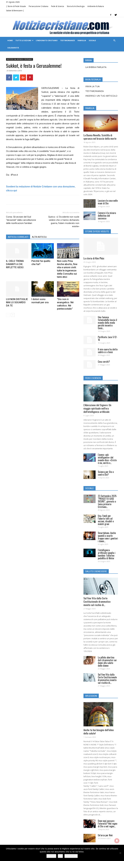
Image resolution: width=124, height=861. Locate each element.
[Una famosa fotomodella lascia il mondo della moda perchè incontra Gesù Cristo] (89, 320)
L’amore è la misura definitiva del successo (107, 215)
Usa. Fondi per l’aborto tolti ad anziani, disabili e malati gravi (106, 520)
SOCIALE (92, 40)
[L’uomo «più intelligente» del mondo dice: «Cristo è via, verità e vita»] (89, 457)
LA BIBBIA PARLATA (95, 67)
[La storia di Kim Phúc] (100, 246)
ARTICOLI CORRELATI (18, 237)
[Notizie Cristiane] (62, 27)
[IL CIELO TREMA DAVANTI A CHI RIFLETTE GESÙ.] (17, 250)
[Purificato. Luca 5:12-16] (89, 340)
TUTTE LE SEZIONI (23, 40)
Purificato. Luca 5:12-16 (107, 338)
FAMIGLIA (82, 40)
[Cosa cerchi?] (89, 364)
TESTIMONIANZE (67, 40)
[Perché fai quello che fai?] (42, 250)
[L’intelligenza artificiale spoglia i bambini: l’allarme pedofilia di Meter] (89, 553)
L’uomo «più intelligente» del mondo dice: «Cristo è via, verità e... (107, 459)
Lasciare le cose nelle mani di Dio (108, 202)
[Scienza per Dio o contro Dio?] (89, 474)
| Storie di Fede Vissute (16, 6)
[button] (114, 40)
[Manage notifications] (116, 840)
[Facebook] (110, 15)
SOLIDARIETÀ (13, 48)
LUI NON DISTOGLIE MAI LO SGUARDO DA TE (17, 302)
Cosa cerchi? (104, 361)
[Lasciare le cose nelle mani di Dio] (89, 203)
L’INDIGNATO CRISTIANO (46, 40)
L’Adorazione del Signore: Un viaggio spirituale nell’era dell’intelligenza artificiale (97, 408)
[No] (120, 852)
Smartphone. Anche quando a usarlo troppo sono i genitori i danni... (108, 537)
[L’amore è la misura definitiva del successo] (89, 215)
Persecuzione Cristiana (38, 6)
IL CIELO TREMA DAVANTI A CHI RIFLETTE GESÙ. (15, 264)
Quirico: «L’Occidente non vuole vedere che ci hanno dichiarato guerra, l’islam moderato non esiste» (63, 221)
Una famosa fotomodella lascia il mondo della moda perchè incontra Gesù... (107, 322)
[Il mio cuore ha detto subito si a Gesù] (89, 352)
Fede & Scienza (57, 6)
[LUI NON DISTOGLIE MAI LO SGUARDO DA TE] (17, 289)
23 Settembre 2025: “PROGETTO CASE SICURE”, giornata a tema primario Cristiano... (107, 501)
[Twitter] (115, 15)
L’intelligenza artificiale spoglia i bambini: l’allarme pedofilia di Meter (106, 554)
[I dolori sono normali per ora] (42, 289)
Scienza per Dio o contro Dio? (106, 473)
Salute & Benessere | (15, 10)
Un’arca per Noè (105, 835)
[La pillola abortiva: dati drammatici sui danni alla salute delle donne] (89, 660)
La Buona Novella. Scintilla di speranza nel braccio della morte (99, 136)
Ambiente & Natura (95, 6)
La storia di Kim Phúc (93, 258)
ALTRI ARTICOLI (39, 237)
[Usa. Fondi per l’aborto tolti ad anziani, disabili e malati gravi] (89, 518)
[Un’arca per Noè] (89, 838)
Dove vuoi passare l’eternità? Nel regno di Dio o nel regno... (107, 823)
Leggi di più (71, 856)
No (60, 856)
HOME (10, 40)
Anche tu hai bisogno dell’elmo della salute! (98, 731)
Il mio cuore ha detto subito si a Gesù (107, 350)
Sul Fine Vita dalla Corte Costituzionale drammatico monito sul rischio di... (97, 601)
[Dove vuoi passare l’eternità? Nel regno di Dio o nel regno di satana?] (89, 823)
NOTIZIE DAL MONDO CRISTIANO (19, 59)
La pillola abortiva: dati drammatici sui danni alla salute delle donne (107, 661)
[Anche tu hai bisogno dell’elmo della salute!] (100, 714)
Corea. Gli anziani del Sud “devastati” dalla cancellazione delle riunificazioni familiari (21, 220)
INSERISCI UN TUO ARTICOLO (101, 95)
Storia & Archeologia (76, 6)
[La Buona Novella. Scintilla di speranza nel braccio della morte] (100, 123)
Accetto (51, 856)
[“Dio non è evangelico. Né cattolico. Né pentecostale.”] (68, 289)
